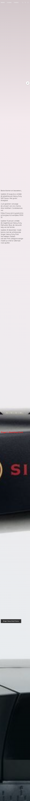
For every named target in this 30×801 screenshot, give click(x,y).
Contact (16, 2)
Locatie (9, 2)
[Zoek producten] (28, 83)
